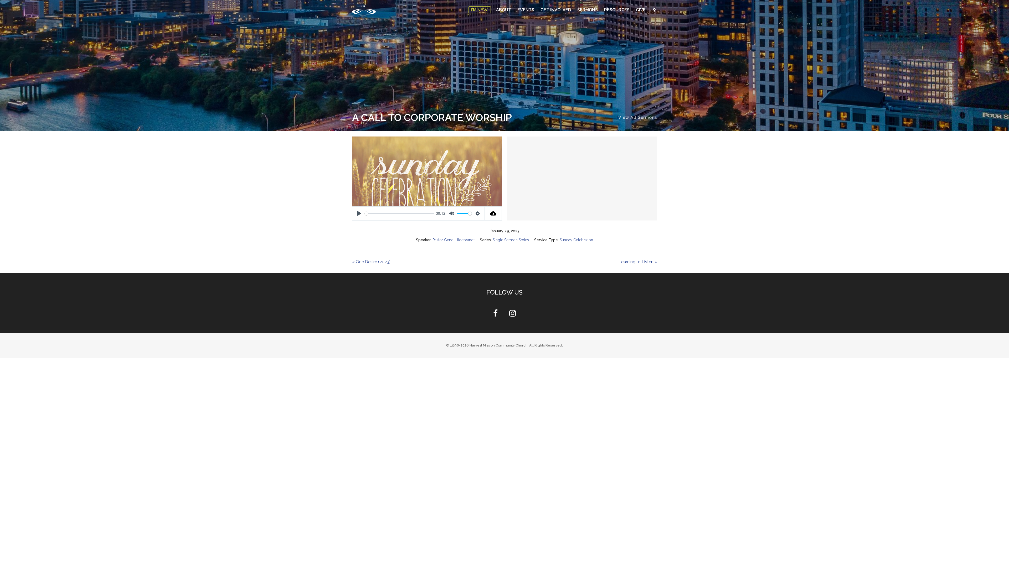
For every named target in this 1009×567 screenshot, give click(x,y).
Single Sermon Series (511, 240)
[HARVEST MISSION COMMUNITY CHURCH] (364, 9)
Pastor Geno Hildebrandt (452, 240)
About (504, 9)
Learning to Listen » (637, 261)
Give (641, 9)
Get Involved (556, 9)
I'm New (479, 9)
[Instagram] (512, 314)
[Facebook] (495, 314)
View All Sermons (637, 117)
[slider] (399, 213)
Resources (617, 9)
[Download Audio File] (493, 213)
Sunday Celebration (578, 240)
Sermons (588, 9)
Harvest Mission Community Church (499, 345)
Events (526, 9)
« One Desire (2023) (371, 261)
